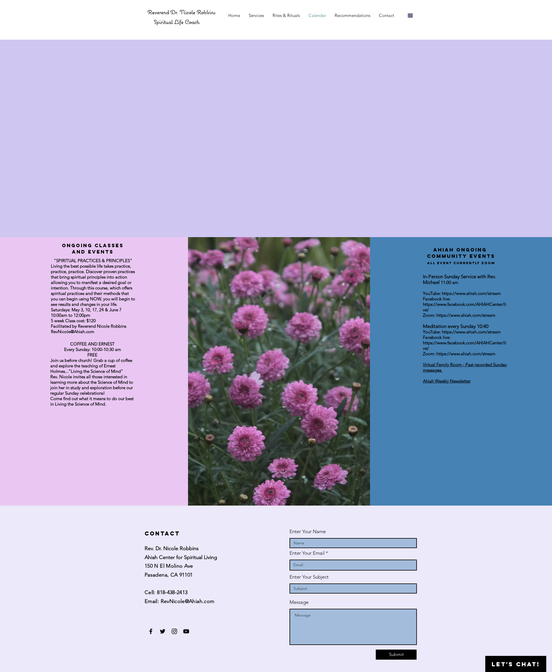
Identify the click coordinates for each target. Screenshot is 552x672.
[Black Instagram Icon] (174, 631)
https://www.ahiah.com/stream (471, 293)
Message (299, 602)
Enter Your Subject (309, 577)
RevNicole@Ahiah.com (187, 601)
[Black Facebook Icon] (150, 631)
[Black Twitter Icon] (162, 631)
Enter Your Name (308, 531)
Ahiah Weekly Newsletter (447, 381)
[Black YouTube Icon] (186, 631)
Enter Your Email (307, 553)
